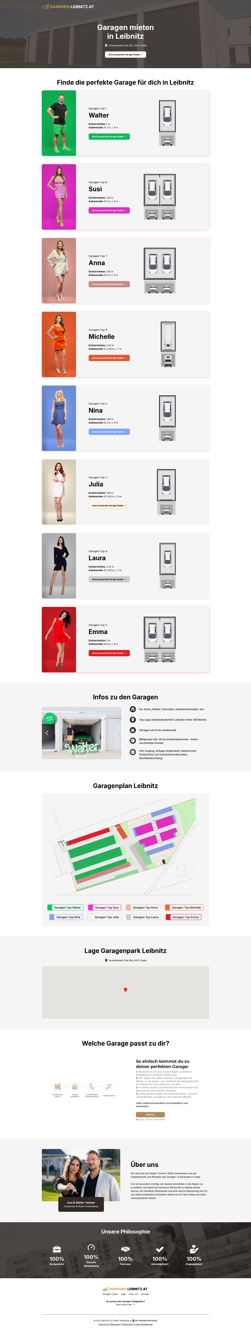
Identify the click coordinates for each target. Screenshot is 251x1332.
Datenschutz (127, 1324)
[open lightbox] (125, 860)
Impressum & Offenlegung (109, 1324)
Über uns (133, 1294)
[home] (68, 6)
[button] (47, 733)
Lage (123, 1294)
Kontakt (145, 1294)
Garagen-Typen (110, 1294)
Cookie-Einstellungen (143, 1324)
